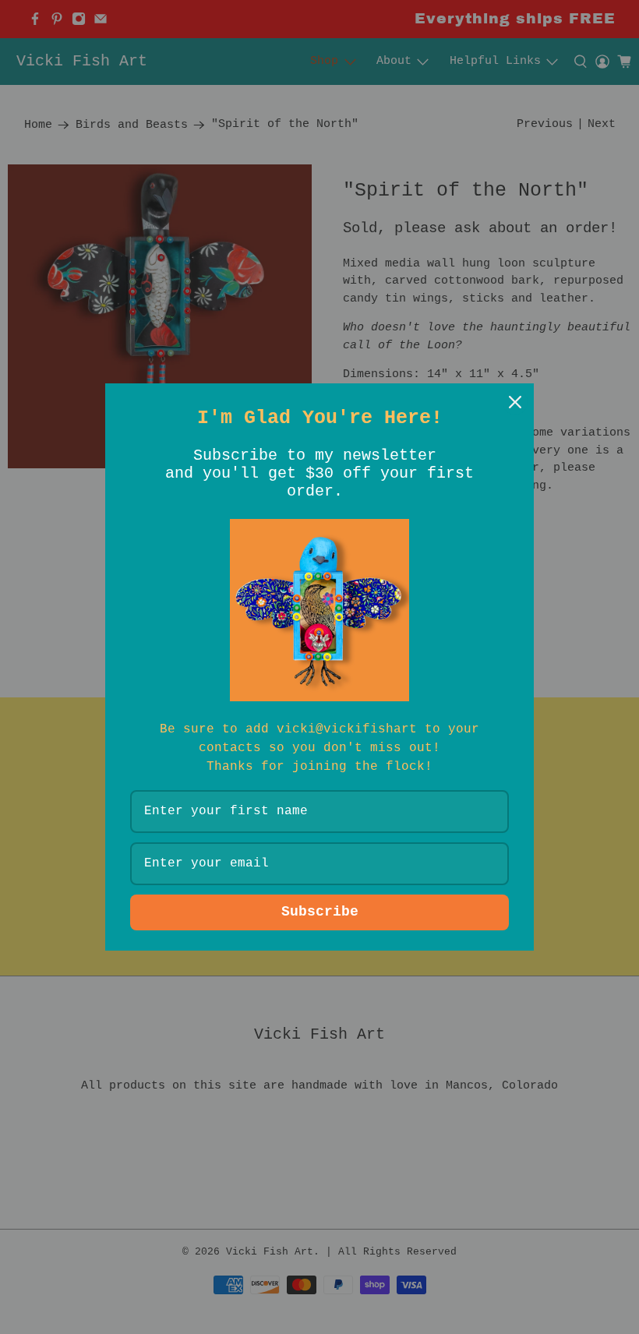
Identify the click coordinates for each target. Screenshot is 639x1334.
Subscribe (319, 911)
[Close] (515, 402)
